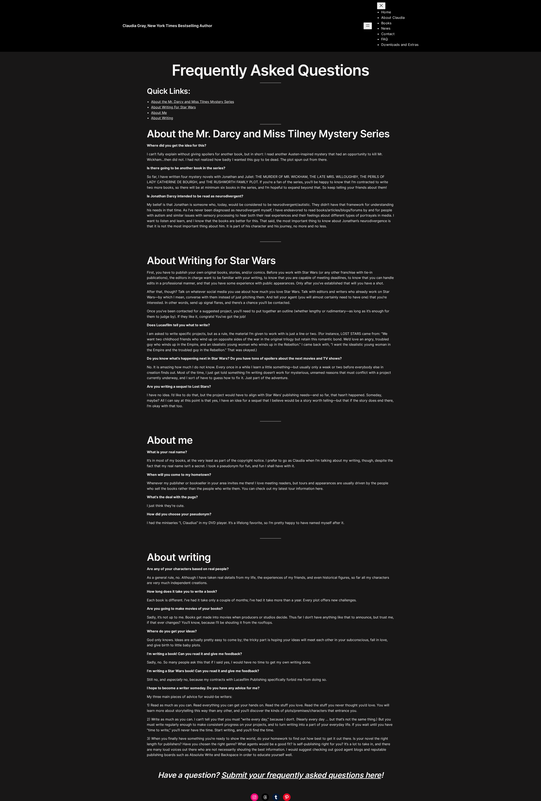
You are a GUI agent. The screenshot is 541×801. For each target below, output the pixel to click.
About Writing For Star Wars (173, 107)
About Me (159, 113)
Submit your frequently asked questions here (301, 775)
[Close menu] (381, 5)
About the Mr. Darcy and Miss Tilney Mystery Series (192, 102)
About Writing (162, 118)
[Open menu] (367, 25)
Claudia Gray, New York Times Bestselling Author (167, 25)
